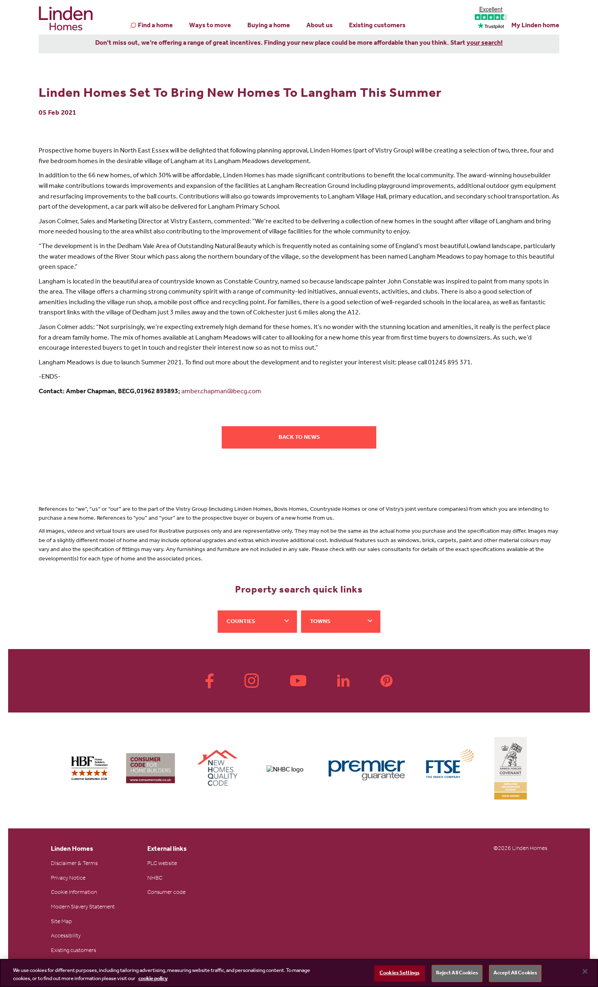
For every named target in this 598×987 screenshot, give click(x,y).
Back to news (299, 438)
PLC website (162, 864)
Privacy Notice (68, 879)
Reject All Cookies (457, 973)
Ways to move (210, 26)
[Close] (585, 971)
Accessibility (66, 936)
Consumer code (166, 893)
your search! (485, 43)
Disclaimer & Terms (74, 864)
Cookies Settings (399, 973)
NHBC (154, 879)
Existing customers (377, 26)
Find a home (155, 26)
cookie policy (153, 978)
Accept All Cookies (515, 973)
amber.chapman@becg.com (221, 392)
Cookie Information (74, 893)
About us (319, 26)
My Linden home (535, 26)
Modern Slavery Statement (83, 908)
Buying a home (268, 26)
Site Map (61, 922)
